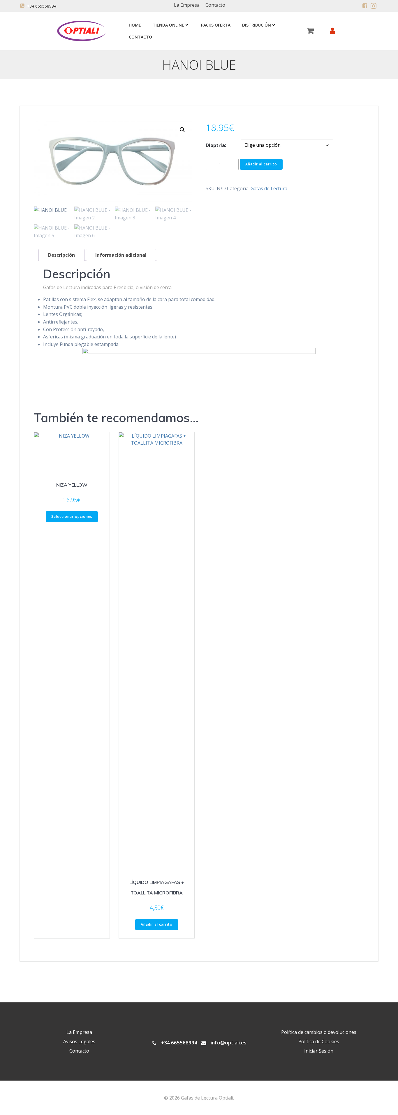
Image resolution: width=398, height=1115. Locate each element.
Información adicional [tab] (121, 255)
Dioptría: (216, 145)
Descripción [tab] (61, 255)
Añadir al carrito (261, 164)
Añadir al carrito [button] (156, 924)
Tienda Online (168, 25)
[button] (182, 130)
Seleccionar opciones (71, 516)
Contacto (140, 37)
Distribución (256, 25)
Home (135, 25)
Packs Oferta (215, 25)
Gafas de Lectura (269, 188)
